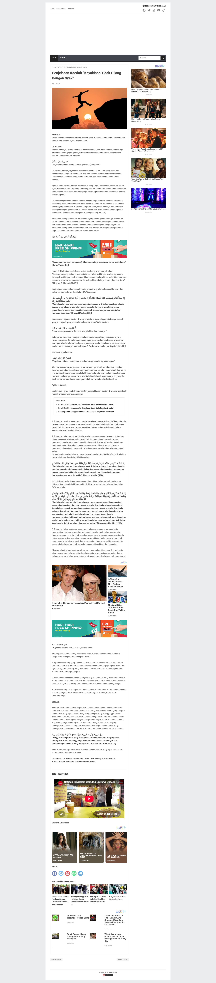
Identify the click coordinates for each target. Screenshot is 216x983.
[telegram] (80, 873)
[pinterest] (67, 873)
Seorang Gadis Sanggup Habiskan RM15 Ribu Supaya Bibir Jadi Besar (86, 412)
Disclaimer (61, 9)
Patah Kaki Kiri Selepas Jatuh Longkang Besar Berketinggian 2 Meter (85, 404)
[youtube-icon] (159, 10)
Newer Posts (56, 959)
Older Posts (122, 959)
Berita (62, 58)
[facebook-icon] (144, 10)
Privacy (71, 9)
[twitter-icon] (149, 10)
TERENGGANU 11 (111, 973)
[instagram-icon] (154, 10)
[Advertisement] (108, 32)
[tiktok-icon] (164, 10)
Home (52, 9)
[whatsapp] (74, 873)
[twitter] (61, 873)
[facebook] (54, 873)
